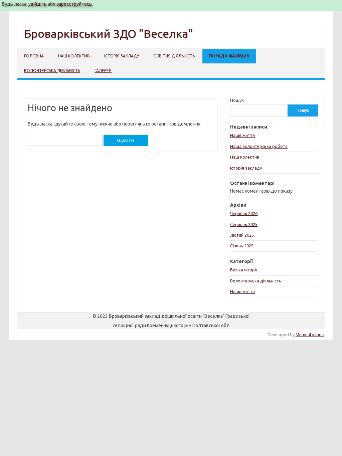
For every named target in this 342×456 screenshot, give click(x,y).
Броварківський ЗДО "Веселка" (108, 33)
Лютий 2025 (242, 235)
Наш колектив (74, 56)
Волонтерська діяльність (52, 70)
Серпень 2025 (244, 224)
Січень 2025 (241, 245)
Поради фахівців (229, 56)
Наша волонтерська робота (259, 146)
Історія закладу (121, 56)
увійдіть (37, 4)
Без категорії (243, 269)
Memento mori (310, 334)
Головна (34, 56)
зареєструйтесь (74, 4)
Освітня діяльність (174, 56)
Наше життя (242, 135)
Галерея (103, 70)
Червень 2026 (244, 213)
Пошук (237, 100)
